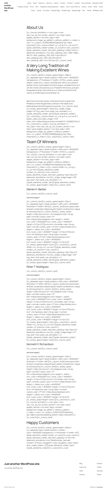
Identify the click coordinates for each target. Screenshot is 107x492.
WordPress (100, 487)
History (84, 7)
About (29, 3)
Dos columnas (86, 3)
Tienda (89, 10)
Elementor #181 (97, 3)
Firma (32, 7)
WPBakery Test (98, 10)
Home (90, 7)
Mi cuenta (46, 10)
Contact (63, 3)
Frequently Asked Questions (49, 7)
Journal (39, 10)
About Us (42, 3)
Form (36, 7)
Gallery (62, 7)
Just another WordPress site (8, 7)
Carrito (56, 3)
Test (83, 10)
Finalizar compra (22, 7)
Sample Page (55, 10)
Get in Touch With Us (73, 7)
